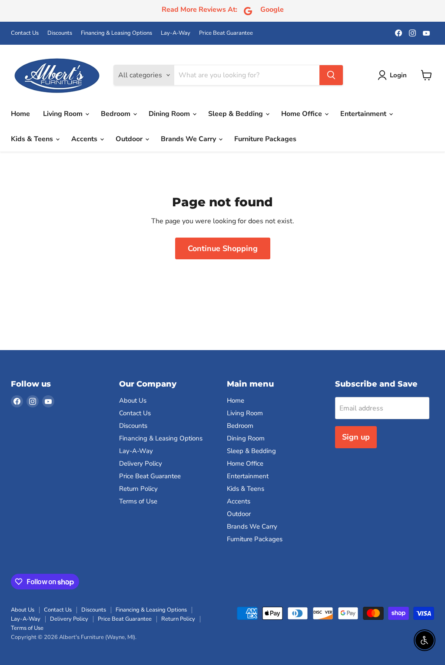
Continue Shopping (223, 248)
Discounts (59, 33)
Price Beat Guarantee (226, 33)
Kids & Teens (33, 139)
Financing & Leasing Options (116, 33)
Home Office (302, 114)
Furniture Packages (265, 139)
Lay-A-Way (175, 33)
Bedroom (116, 114)
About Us (132, 400)
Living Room (63, 114)
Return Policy (138, 488)
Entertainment (364, 114)
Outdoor (130, 139)
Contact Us (25, 33)
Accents (85, 139)
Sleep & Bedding (236, 114)
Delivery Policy (140, 463)
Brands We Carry (189, 139)
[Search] (331, 75)
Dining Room (170, 114)
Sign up (356, 437)
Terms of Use (138, 501)
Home (20, 114)
